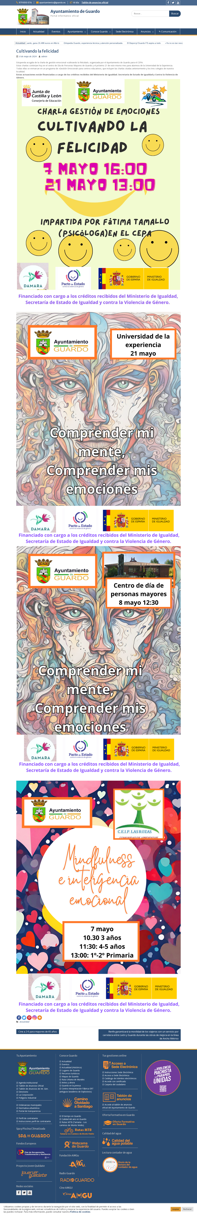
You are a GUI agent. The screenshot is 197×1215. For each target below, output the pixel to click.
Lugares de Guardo (71, 1070)
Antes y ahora (68, 1082)
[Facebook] (168, 3)
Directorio (23, 1091)
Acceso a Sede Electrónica (117, 1075)
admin (44, 56)
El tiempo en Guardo (71, 1116)
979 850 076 (25, 2)
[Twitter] (173, 3)
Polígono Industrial (27, 1097)
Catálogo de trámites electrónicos (120, 1078)
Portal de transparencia (30, 1111)
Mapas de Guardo (70, 1076)
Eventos (56, 31)
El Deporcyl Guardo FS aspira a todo (122, 43)
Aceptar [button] (175, 1209)
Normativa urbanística (29, 1108)
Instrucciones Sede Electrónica (119, 1072)
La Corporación (26, 1094)
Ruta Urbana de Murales (73, 1079)
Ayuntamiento (75, 31)
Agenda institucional (28, 1082)
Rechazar (187, 1209)
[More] (39, 1017)
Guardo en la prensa (71, 1085)
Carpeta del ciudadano (115, 1084)
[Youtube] (178, 3)
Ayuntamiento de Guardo (75, 11)
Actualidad (38, 31)
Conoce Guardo (99, 31)
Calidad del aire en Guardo (74, 1119)
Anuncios (146, 31)
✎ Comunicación (167, 31)
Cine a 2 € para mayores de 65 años (37, 1031)
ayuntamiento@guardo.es (52, 2)
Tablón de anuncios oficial (94, 2)
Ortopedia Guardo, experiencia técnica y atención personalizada (71, 43)
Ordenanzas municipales (30, 1105)
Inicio (23, 31)
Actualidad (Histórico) (72, 1067)
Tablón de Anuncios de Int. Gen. (33, 1088)
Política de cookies (80, 1211)
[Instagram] (34, 1017)
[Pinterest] (29, 1017)
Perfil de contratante (28, 1118)
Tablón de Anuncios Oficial (31, 1085)
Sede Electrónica (124, 31)
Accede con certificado (115, 1081)
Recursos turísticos (71, 1073)
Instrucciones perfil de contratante (35, 1121)
